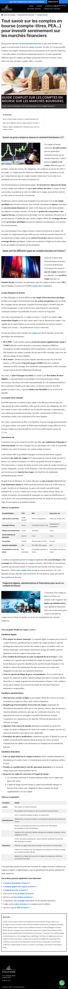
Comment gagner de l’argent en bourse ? (20, 886)
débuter (52, 2)
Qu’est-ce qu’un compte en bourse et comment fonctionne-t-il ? (21, 119)
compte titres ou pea (29, 570)
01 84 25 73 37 (62, 5)
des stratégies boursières (24, 900)
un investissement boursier (30, 43)
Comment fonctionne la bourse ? (16, 883)
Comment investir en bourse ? (15, 890)
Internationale (51, 6)
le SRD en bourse (22, 907)
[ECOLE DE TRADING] (6, 7)
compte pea (36, 333)
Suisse (39, 6)
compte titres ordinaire (41, 286)
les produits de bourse (24, 893)
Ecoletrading (62, 987)
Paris (31, 6)
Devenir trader (34, 9)
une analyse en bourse (23, 897)
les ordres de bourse (19, 904)
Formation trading (52, 9)
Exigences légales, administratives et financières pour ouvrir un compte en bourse (21, 128)
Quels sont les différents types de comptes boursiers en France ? (21, 123)
